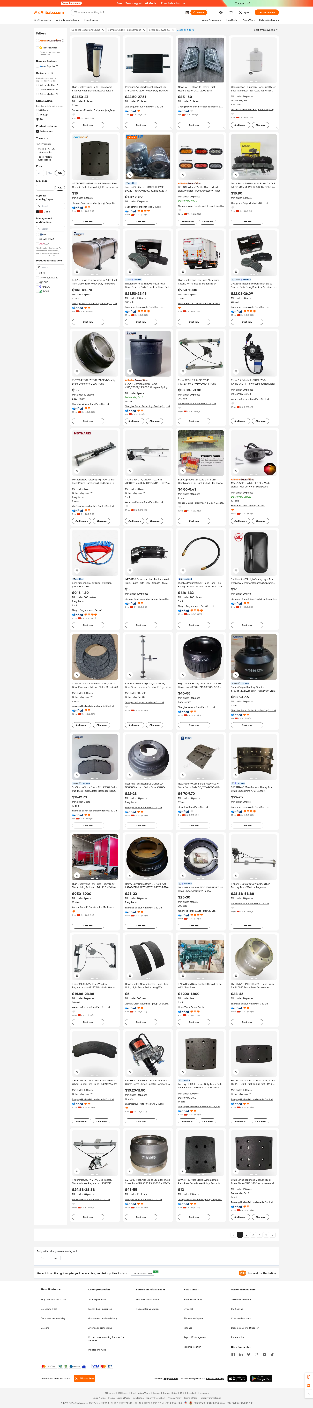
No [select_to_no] (55, 1258)
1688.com (123, 1393)
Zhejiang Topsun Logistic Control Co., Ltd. (93, 506)
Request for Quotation (147, 1309)
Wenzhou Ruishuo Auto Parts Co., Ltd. (197, 403)
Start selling (237, 1309)
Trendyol (191, 1393)
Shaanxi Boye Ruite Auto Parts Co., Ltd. (144, 1103)
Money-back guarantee (100, 1309)
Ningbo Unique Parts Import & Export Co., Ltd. (201, 206)
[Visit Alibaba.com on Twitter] (249, 1354)
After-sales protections (100, 1328)
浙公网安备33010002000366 (209, 1403)
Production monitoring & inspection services (106, 1339)
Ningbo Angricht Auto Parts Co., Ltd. (90, 610)
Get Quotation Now (143, 1273)
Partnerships (237, 1337)
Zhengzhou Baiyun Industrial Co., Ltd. (249, 203)
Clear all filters (185, 29)
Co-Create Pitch (49, 1309)
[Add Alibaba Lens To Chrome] (84, 1378)
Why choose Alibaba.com (53, 1299)
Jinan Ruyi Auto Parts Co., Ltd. (193, 807)
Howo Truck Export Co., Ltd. (192, 1007)
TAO (182, 1393)
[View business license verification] (185, 1403)
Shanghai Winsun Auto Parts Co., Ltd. (90, 404)
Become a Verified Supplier (245, 1328)
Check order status (241, 1318)
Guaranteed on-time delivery (102, 1318)
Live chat (188, 1309)
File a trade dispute (193, 1318)
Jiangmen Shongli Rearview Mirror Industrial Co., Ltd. (253, 599)
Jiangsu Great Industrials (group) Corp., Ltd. (94, 203)
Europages (203, 1393)
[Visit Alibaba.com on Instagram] (257, 1354)
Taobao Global (170, 1393)
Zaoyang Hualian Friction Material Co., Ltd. (93, 706)
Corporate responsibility (53, 1318)
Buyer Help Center (193, 1299)
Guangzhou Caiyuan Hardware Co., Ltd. (144, 702)
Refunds (188, 1328)
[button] (187, 12)
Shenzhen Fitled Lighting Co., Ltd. (248, 505)
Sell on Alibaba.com (241, 1299)
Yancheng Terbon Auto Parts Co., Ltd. (144, 307)
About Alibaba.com (51, 1289)
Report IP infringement (195, 1337)
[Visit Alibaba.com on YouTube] (264, 1354)
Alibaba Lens (52, 1378)
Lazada (156, 1393)
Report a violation (192, 1346)
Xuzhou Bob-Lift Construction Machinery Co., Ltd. (199, 303)
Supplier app (171, 1378)
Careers (45, 1328)
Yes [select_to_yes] (42, 1258)
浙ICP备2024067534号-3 (240, 1403)
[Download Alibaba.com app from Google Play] (261, 1378)
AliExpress (110, 1393)
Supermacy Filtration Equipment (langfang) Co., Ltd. (93, 110)
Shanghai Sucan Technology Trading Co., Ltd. (94, 303)
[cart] (231, 13)
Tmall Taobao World (140, 1393)
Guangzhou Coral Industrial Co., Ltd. (143, 206)
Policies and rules (97, 1349)
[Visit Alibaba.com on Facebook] (233, 1354)
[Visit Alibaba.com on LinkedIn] (241, 1354)
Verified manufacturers (147, 1299)
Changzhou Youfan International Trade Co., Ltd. (199, 106)
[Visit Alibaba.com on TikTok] (272, 1354)
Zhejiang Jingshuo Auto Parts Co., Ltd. (144, 106)
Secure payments (97, 1299)
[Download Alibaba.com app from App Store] (237, 1378)
